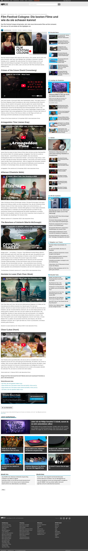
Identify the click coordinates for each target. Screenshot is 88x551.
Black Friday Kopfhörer (6, 537)
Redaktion (57, 524)
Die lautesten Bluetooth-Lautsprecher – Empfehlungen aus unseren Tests (59, 228)
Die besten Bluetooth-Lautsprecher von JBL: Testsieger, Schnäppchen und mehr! (59, 236)
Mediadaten (3, 550)
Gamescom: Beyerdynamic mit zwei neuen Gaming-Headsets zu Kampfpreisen (52, 480)
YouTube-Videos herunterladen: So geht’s (57, 245)
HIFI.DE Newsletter (5, 393)
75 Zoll (9, 526)
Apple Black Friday (5, 546)
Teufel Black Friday (6, 542)
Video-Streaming (10, 14)
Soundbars (4, 528)
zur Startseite (8, 407)
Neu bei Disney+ (23, 535)
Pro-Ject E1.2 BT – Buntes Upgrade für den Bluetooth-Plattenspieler (50, 476)
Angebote (57, 537)
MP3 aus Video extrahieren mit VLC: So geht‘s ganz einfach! (58, 268)
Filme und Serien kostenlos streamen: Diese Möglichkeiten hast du (58, 257)
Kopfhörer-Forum (40, 534)
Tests (2, 0)
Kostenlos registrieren (41, 524)
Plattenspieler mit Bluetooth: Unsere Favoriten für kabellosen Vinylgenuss (58, 232)
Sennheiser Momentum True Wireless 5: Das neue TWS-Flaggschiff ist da (51, 478)
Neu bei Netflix (23, 527)
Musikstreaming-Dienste (24, 538)
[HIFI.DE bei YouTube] (64, 0)
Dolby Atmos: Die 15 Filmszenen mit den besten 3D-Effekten (59, 265)
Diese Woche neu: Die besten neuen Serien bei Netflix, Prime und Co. (20, 387)
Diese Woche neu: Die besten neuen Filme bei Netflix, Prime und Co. (19, 385)
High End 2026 (36, 0)
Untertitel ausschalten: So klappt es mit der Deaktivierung (58, 261)
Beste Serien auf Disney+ (25, 533)
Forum (26, 0)
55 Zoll (3, 526)
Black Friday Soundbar (6, 538)
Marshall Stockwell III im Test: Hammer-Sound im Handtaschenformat (15, 482)
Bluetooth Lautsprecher (6, 534)
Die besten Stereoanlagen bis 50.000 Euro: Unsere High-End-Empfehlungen (58, 220)
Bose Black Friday (5, 541)
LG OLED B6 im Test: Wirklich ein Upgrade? (10, 478)
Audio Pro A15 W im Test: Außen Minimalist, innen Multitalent (14, 483)
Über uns (57, 526)
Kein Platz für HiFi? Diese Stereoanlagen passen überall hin (59, 216)
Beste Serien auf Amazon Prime (26, 528)
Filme (16, 14)
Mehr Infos (3, 413)
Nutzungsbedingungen (20, 550)
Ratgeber (22, 0)
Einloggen (39, 526)
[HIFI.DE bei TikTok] (68, 0)
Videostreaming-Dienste (24, 537)
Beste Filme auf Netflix (24, 526)
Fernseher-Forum (41, 530)
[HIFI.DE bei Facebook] (70, 0)
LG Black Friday (5, 545)
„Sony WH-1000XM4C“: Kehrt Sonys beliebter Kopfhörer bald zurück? (50, 482)
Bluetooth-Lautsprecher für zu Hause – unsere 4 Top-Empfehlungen (58, 224)
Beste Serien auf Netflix (24, 524)
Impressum (68, 550)
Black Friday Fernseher (6, 535)
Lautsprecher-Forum (41, 533)
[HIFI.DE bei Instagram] (66, 0)
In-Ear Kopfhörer (5, 531)
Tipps (56, 535)
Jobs (56, 528)
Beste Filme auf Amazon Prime (26, 530)
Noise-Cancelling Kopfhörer (7, 533)
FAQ (38, 527)
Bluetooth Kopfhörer (6, 530)
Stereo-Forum (40, 528)
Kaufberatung (16, 0)
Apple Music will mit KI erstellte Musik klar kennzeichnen (48, 483)
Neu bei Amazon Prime (24, 531)
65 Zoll (6, 526)
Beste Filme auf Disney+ (25, 534)
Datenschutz (11, 550)
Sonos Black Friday (6, 540)
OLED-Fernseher (5, 527)
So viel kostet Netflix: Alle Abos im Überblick (57, 249)
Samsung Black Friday (6, 544)
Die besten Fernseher (6, 524)
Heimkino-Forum (40, 531)
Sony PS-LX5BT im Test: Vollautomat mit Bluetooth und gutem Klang (15, 476)
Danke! (56, 527)
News (11, 0)
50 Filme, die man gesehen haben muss (12, 383)
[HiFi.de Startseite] (4, 4)
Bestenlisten (6, 0)
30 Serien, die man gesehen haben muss (12, 389)
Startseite (4, 14)
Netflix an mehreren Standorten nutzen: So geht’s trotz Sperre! (59, 253)
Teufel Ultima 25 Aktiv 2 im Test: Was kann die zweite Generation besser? (16, 480)
